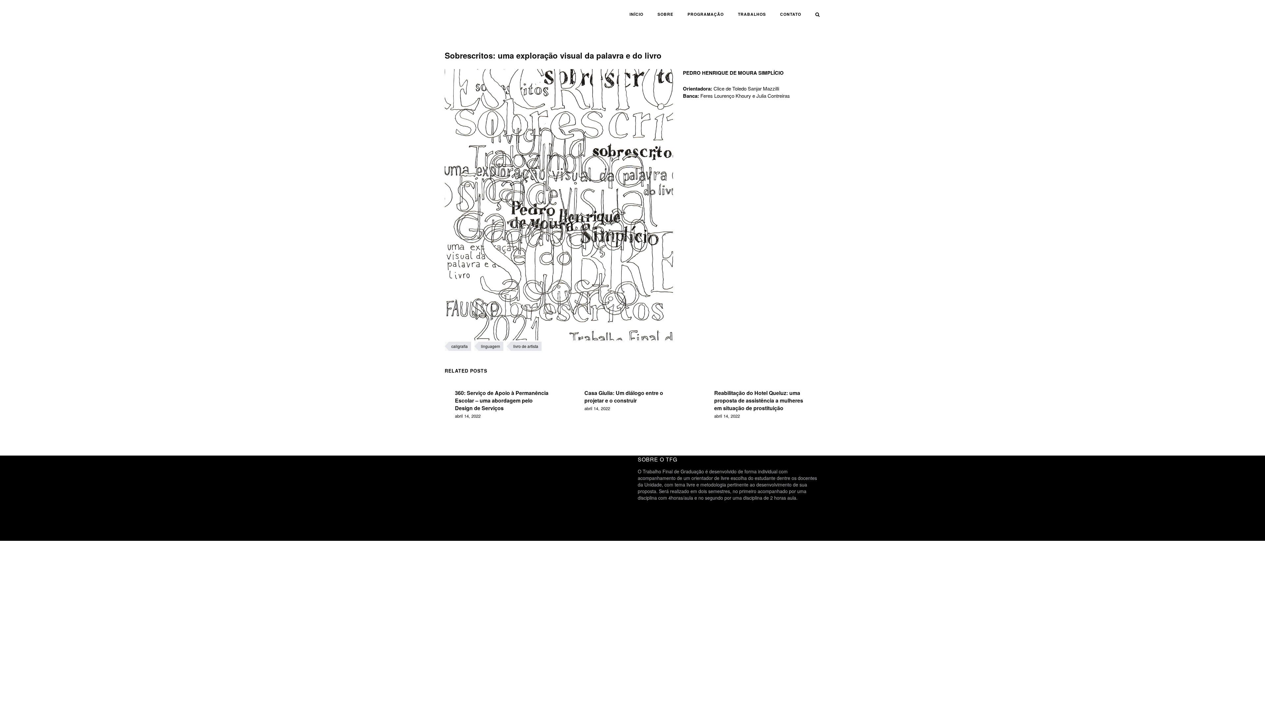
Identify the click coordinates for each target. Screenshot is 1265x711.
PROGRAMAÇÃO (706, 14)
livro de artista (525, 346)
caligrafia (459, 346)
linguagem (490, 346)
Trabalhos (752, 14)
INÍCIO (636, 14)
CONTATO (790, 14)
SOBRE (665, 14)
